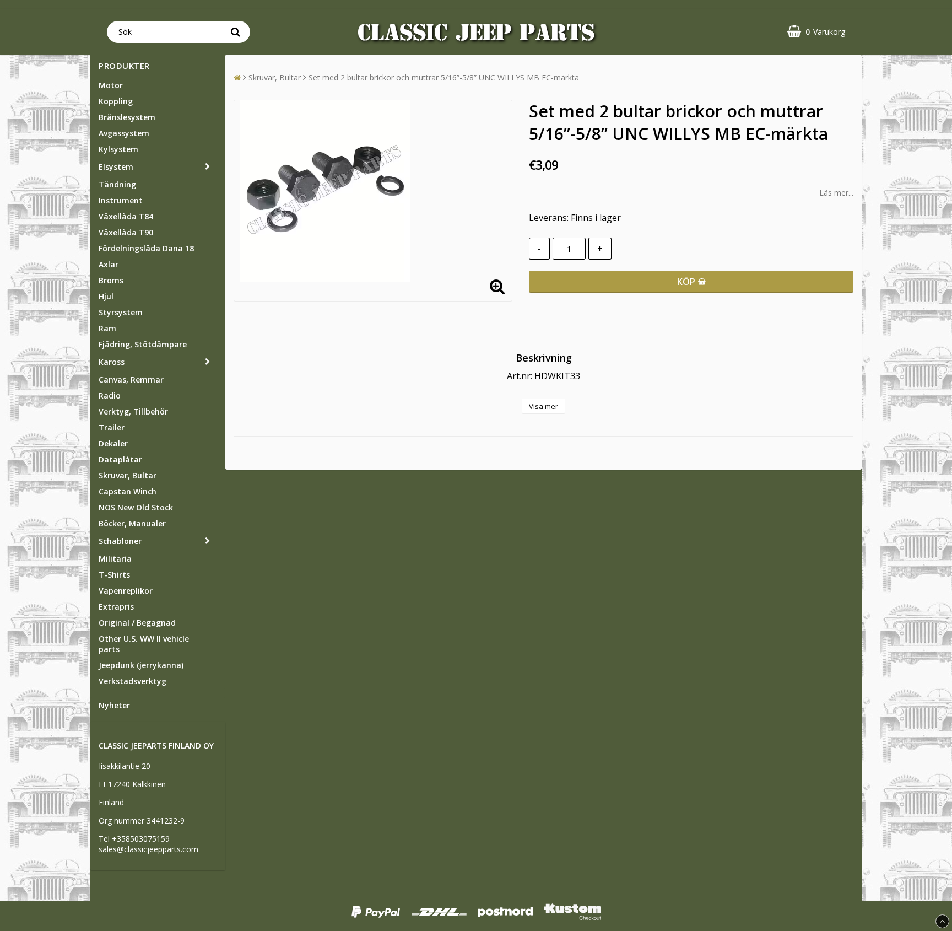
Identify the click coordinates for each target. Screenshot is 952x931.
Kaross (112, 362)
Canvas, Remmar (131, 379)
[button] (816, 32)
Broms (111, 280)
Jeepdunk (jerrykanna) (141, 665)
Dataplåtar (120, 459)
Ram (107, 328)
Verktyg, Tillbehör (133, 411)
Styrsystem (121, 312)
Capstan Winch (127, 491)
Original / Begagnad (137, 622)
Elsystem (116, 167)
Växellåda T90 (126, 232)
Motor (111, 85)
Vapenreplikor (126, 590)
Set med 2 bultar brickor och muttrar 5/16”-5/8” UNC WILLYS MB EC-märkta (444, 77)
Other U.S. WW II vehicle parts (144, 643)
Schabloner (120, 541)
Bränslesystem (127, 117)
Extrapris (116, 606)
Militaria (115, 558)
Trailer (112, 427)
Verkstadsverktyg (132, 681)
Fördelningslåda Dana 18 (146, 248)
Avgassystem (124, 133)
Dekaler (113, 443)
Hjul (106, 296)
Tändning (117, 184)
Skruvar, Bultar (127, 475)
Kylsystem (118, 149)
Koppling (116, 101)
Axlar (108, 264)
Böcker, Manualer (132, 523)
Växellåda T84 (126, 216)
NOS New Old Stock (136, 507)
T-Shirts (114, 574)
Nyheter (114, 705)
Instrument (121, 200)
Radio (110, 395)
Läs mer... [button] (836, 192)
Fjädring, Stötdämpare (143, 344)
